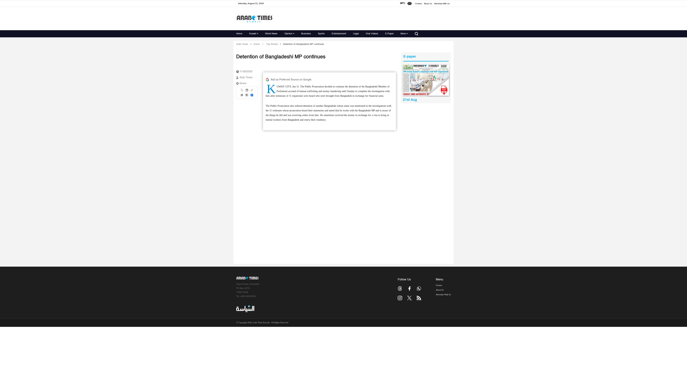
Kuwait (252, 34)
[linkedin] (246, 91)
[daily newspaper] (426, 80)
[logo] (254, 19)
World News (271, 34)
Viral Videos (372, 34)
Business (306, 34)
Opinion (288, 34)
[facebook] (246, 96)
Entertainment (339, 34)
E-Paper (389, 34)
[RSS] (419, 298)
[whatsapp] (242, 96)
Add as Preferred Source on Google (291, 79)
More (403, 34)
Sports (321, 34)
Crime (257, 44)
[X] (242, 91)
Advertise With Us (442, 4)
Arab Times (242, 44)
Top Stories (272, 44)
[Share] (252, 95)
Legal (356, 34)
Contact (418, 4)
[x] (409, 298)
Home (239, 34)
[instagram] (400, 298)
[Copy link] (251, 91)
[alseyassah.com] (245, 308)
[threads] (400, 288)
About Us (428, 4)
